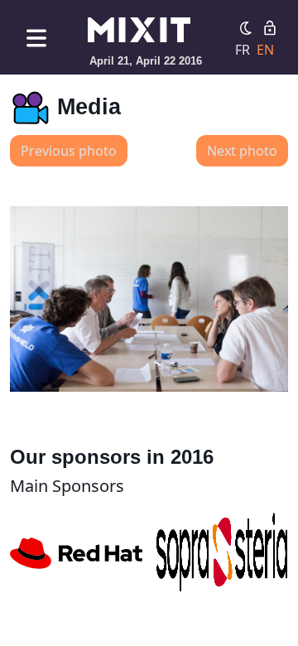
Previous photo (69, 151)
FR (242, 50)
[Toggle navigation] (36, 37)
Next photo (242, 151)
